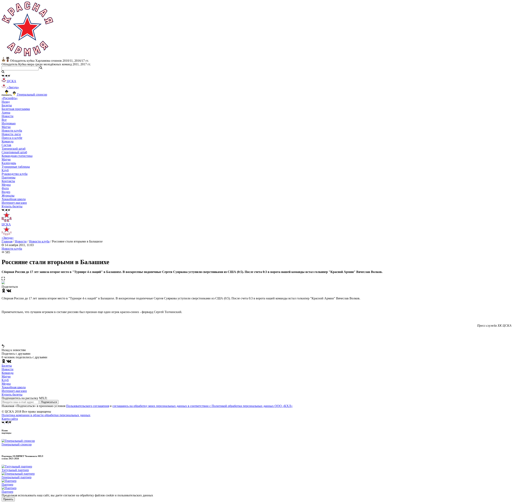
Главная (7, 241)
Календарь (9, 163)
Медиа (6, 383)
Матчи (6, 127)
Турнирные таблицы (16, 166)
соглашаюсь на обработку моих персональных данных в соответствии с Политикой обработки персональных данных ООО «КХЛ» (202, 406)
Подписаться (49, 402)
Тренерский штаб (13, 148)
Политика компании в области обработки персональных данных (46, 415)
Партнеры (8, 177)
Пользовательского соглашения (87, 406)
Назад (6, 101)
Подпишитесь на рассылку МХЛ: (24, 398)
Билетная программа (16, 109)
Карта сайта (10, 418)
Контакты (8, 181)
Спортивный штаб (14, 152)
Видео (6, 192)
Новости (21, 241)
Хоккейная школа (14, 387)
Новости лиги (11, 134)
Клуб (5, 380)
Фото (5, 188)
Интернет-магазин (14, 391)
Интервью (9, 123)
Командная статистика (17, 156)
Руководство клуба (14, 174)
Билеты (7, 365)
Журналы (8, 195)
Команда (7, 373)
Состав (6, 145)
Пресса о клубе (12, 137)
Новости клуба (12, 130)
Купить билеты (12, 394)
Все (4, 119)
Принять (8, 499)
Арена (6, 112)
